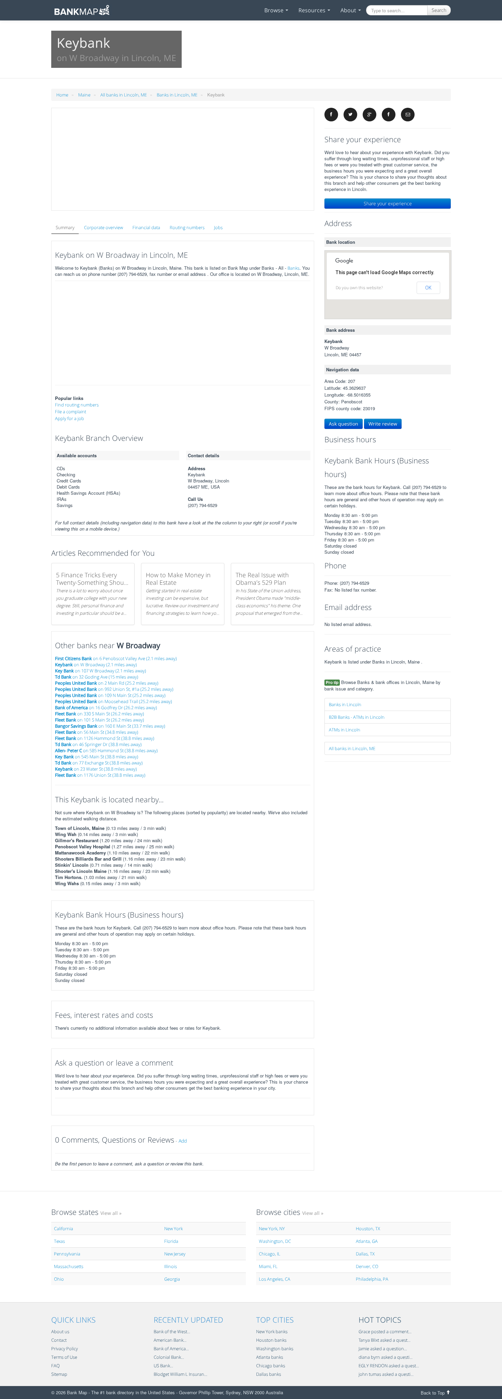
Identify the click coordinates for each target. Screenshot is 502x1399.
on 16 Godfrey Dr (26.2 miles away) (106, 707)
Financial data (146, 227)
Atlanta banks (269, 1357)
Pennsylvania (67, 1254)
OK (428, 288)
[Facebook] (331, 114)
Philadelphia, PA (372, 1279)
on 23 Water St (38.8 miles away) (96, 769)
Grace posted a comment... (385, 1331)
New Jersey (174, 1254)
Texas (59, 1241)
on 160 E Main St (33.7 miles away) (110, 726)
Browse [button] (274, 10)
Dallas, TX (365, 1254)
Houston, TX (368, 1228)
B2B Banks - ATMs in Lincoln (357, 717)
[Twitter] (350, 114)
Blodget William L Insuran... (180, 1374)
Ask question (343, 423)
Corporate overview (103, 227)
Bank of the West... (172, 1331)
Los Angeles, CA (274, 1279)
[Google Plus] (369, 114)
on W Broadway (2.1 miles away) (96, 664)
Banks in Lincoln (345, 704)
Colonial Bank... (169, 1357)
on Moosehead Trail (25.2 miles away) (113, 701)
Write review (382, 423)
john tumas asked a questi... (386, 1374)
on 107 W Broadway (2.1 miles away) (100, 671)
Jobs (218, 227)
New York (173, 1228)
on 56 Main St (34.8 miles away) (96, 732)
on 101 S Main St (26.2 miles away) (99, 720)
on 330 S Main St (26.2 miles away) (99, 714)
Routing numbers (187, 227)
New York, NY (272, 1228)
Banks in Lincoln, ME (177, 95)
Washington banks (274, 1348)
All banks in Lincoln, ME (123, 95)
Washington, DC (275, 1241)
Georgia (172, 1279)
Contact (59, 1340)
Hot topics (380, 1319)
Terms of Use (64, 1357)
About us (60, 1331)
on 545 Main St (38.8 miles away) (96, 757)
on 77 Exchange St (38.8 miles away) (99, 763)
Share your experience (388, 203)
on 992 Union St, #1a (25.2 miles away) (114, 689)
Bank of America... (171, 1348)
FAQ (55, 1366)
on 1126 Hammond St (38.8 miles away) (104, 738)
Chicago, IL (269, 1254)
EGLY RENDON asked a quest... (389, 1366)
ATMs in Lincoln (344, 730)
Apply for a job (69, 418)
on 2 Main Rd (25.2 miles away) (106, 683)
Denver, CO (367, 1266)
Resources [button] (312, 10)
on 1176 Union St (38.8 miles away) (100, 775)
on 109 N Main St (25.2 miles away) (110, 695)
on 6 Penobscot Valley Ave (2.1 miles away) (116, 658)
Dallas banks (268, 1374)
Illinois (170, 1266)
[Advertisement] (182, 159)
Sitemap (59, 1374)
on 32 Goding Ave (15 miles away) (96, 677)
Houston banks (271, 1340)
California (63, 1228)
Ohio (59, 1279)
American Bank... (170, 1340)
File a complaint (70, 411)
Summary (65, 227)
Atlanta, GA (367, 1241)
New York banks (272, 1331)
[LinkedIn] (388, 114)
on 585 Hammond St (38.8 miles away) (106, 750)
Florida (171, 1241)
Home (62, 95)
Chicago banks (270, 1366)
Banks (293, 268)
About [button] (349, 10)
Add (183, 1140)
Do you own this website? (359, 288)
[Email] (408, 114)
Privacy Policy (64, 1348)
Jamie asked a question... (383, 1348)
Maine (84, 95)
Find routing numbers (77, 405)
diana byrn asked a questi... (386, 1357)
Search (439, 10)
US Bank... (163, 1366)
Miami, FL (268, 1266)
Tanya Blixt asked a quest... (384, 1340)
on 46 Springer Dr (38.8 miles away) (98, 744)
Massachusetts (68, 1266)
